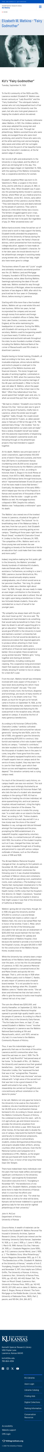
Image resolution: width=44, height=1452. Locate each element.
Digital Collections (32, 1402)
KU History (6, 8)
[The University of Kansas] (15, 1340)
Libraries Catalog (31, 1390)
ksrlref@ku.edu (8, 1358)
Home (5, 12)
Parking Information (32, 1408)
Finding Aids (29, 1396)
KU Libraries (29, 1378)
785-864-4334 (8, 1361)
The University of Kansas (14, 1446)
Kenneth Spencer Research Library (12, 6)
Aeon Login (29, 1384)
